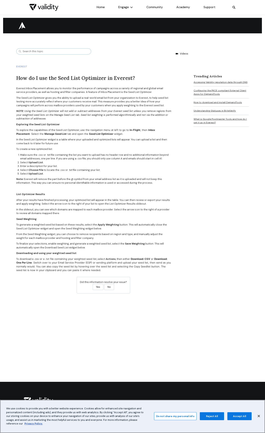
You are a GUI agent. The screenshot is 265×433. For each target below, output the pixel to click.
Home (101, 7)
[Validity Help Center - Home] (43, 7)
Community (154, 7)
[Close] (259, 416)
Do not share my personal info (175, 416)
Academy (183, 7)
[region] (132, 416)
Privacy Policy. (33, 423)
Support (209, 7)
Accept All (239, 416)
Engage (123, 7)
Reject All (212, 416)
